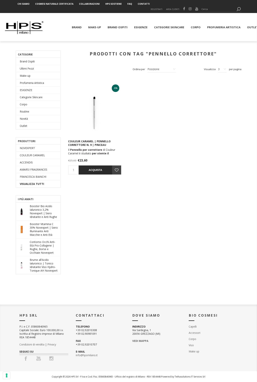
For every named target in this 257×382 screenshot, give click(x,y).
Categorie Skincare (31, 97)
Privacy (51, 344)
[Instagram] (51, 358)
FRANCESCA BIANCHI (33, 176)
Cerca (238, 9)
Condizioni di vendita (31, 344)
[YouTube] (38, 358)
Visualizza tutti (32, 184)
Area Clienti (172, 9)
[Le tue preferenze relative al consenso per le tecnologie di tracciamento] (6, 375)
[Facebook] (25, 358)
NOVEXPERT (27, 148)
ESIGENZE (26, 90)
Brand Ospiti (27, 61)
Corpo (23, 104)
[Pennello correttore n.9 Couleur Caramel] (94, 109)
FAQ (129, 3)
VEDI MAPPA (140, 341)
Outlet (23, 126)
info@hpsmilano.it (87, 355)
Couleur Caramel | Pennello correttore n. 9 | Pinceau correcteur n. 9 (89, 144)
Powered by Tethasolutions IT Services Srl (183, 376)
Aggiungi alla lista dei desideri (116, 170)
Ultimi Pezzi (27, 68)
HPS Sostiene (113, 3)
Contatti (144, 3)
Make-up (25, 75)
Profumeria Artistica (32, 83)
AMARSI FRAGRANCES (33, 169)
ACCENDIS (26, 162)
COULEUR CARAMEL (32, 155)
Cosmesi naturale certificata (54, 3)
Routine (24, 111)
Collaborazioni (89, 3)
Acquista (95, 169)
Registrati (156, 9)
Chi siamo (23, 3)
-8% (115, 88)
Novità (24, 118)
